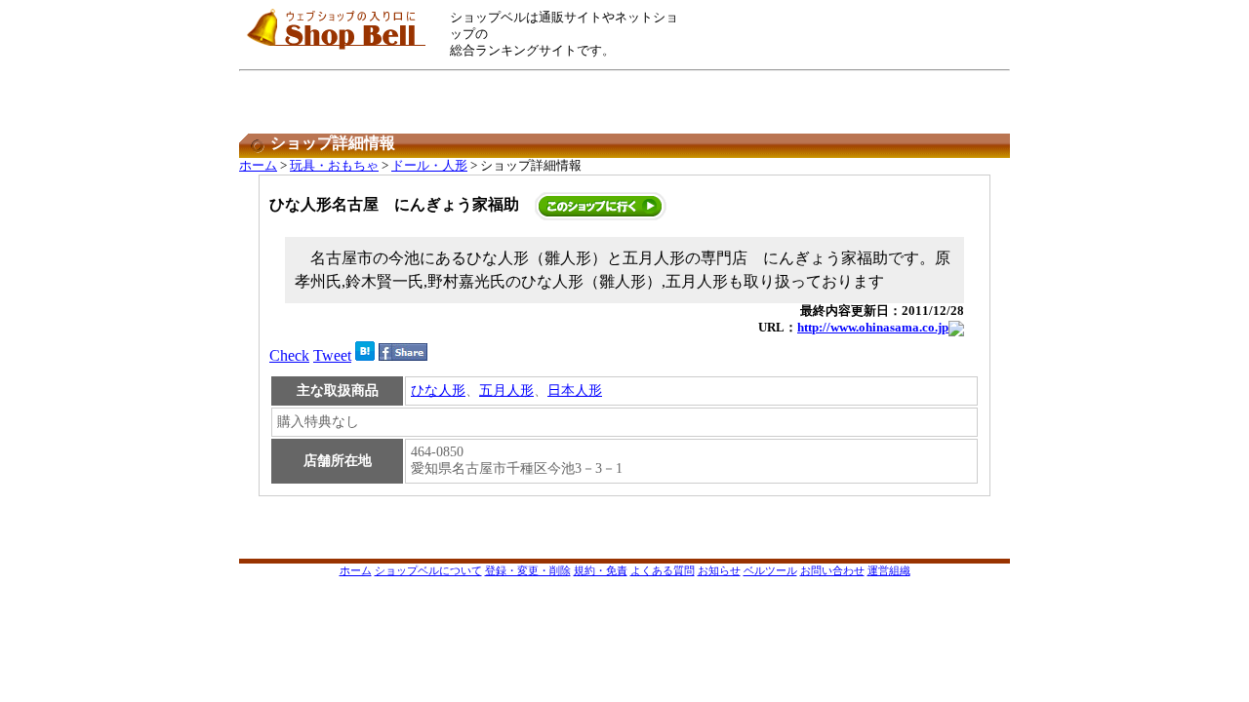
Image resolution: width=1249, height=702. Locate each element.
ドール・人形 (429, 166)
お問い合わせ (832, 570)
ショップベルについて (428, 570)
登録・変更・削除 (528, 570)
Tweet (332, 355)
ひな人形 (438, 390)
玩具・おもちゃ (334, 166)
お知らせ (719, 570)
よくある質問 (662, 570)
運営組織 (888, 570)
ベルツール (770, 570)
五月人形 (506, 390)
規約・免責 (600, 570)
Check (289, 355)
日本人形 (574, 390)
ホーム (258, 166)
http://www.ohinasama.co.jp (872, 327)
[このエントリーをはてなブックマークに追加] (365, 355)
